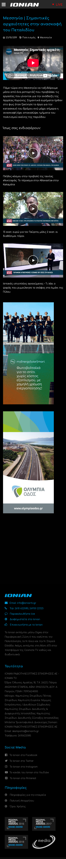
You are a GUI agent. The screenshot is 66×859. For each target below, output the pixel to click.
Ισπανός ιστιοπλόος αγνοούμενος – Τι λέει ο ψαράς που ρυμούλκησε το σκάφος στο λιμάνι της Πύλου (33, 287)
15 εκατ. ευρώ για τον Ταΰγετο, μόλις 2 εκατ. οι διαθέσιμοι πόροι (30, 234)
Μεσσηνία (46, 37)
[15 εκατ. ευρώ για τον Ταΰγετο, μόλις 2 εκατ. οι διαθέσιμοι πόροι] (33, 208)
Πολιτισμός (29, 37)
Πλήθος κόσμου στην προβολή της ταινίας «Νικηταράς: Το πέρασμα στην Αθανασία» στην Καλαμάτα (31, 180)
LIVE (59, 4)
